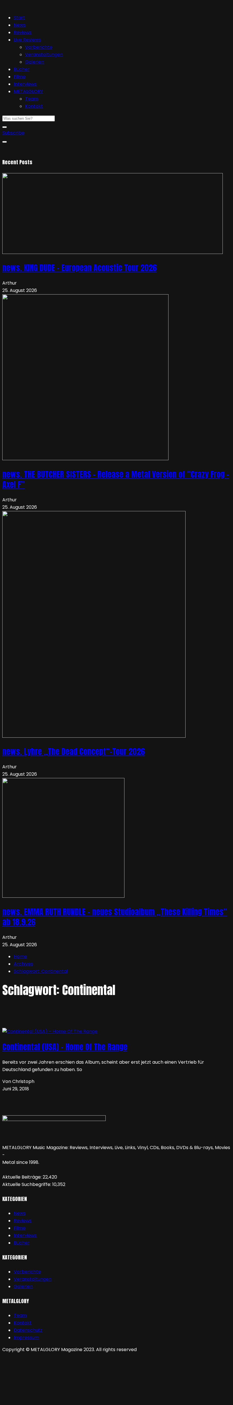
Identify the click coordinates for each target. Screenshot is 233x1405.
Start (19, 17)
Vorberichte (38, 47)
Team (31, 99)
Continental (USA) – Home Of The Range (64, 1047)
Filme (20, 76)
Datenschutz (28, 1330)
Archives (23, 964)
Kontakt (34, 106)
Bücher (22, 69)
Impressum (26, 1337)
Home (20, 956)
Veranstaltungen (44, 54)
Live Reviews (27, 40)
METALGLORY (28, 91)
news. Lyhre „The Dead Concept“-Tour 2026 (73, 752)
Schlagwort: (41, 971)
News (20, 25)
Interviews (25, 84)
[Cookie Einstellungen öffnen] (45, 1399)
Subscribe (13, 133)
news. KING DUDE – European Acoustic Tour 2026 (79, 268)
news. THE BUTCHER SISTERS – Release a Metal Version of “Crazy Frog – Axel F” (115, 479)
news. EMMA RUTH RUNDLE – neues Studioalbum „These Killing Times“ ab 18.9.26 (114, 917)
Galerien (34, 62)
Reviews (23, 32)
